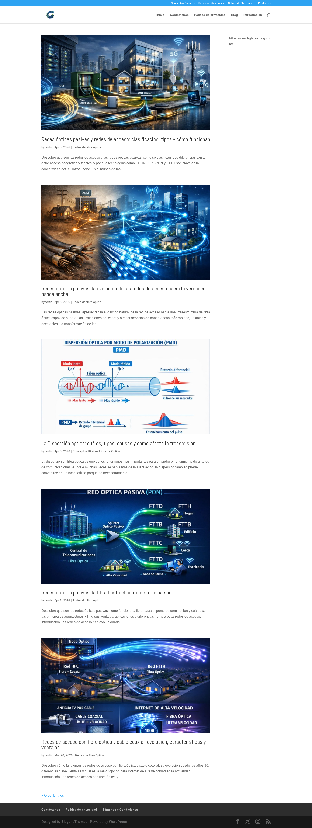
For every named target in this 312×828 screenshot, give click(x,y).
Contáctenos (179, 15)
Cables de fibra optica (241, 3)
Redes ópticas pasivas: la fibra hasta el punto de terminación (106, 592)
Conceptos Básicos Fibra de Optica (96, 451)
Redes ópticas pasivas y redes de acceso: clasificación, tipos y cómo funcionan (125, 139)
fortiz (48, 147)
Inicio (160, 15)
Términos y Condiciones (120, 809)
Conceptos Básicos (183, 3)
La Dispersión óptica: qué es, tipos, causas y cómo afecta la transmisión (118, 443)
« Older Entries (52, 795)
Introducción (252, 15)
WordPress (118, 822)
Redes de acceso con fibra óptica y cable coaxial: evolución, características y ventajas (123, 744)
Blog (234, 15)
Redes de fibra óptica (211, 3)
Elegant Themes (74, 822)
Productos (264, 3)
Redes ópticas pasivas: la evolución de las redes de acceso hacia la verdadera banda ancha (124, 291)
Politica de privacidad (210, 15)
